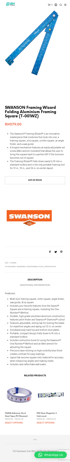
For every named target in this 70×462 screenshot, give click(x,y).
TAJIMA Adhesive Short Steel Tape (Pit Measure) (16, 414)
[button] (50, 455)
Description (35, 280)
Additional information (35, 285)
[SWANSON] (29, 218)
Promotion (50, 267)
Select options (14, 423)
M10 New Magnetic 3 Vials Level (47, 414)
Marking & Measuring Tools (30, 267)
